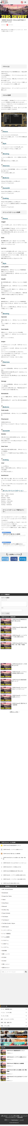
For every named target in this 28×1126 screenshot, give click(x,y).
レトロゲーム (5, 947)
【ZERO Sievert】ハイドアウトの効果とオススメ (13, 849)
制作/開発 (4, 950)
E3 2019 (4, 960)
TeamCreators (14, 1120)
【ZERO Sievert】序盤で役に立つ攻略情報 (11, 853)
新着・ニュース (6, 954)
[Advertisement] (14, 48)
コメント (4, 600)
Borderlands (5, 892)
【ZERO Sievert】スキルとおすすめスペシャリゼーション (14, 862)
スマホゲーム (5, 940)
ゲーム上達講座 (6, 937)
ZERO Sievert (5, 926)
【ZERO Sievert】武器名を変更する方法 (11, 883)
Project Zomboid (6, 913)
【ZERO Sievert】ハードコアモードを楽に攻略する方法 (14, 879)
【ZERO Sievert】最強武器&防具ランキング (12, 845)
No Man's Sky (5, 909)
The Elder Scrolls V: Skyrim (8, 923)
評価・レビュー (6, 964)
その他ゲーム (5, 943)
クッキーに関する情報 (14, 1115)
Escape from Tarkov (7, 896)
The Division (5, 916)
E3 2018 (4, 957)
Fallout (3, 899)
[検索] (25, 972)
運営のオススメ (6, 967)
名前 (2, 607)
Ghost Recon (5, 903)
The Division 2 (5, 920)
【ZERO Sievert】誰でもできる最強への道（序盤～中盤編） (14, 858)
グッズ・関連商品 (6, 933)
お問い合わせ (4, 1115)
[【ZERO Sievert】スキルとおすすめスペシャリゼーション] (22, 558)
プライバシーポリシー (10, 1117)
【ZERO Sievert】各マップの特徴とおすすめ (12, 866)
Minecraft (4, 906)
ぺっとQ (22, 1120)
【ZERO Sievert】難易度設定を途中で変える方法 (13, 871)
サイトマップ (24, 1115)
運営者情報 (20, 1117)
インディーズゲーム (7, 930)
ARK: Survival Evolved (7, 889)
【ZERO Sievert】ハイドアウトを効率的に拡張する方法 (14, 875)
